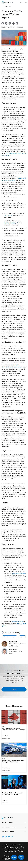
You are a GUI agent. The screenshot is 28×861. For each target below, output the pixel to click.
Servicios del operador (8, 831)
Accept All (14, 857)
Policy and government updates (10, 637)
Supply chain (22, 637)
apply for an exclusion (19, 574)
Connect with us (17, 621)
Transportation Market (14, 632)
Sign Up (14, 689)
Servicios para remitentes (9, 827)
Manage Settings (7, 857)
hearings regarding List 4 (12, 223)
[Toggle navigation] (26, 2)
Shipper (4, 632)
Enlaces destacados (7, 822)
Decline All (21, 857)
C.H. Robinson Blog (7, 6)
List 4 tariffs (8, 215)
